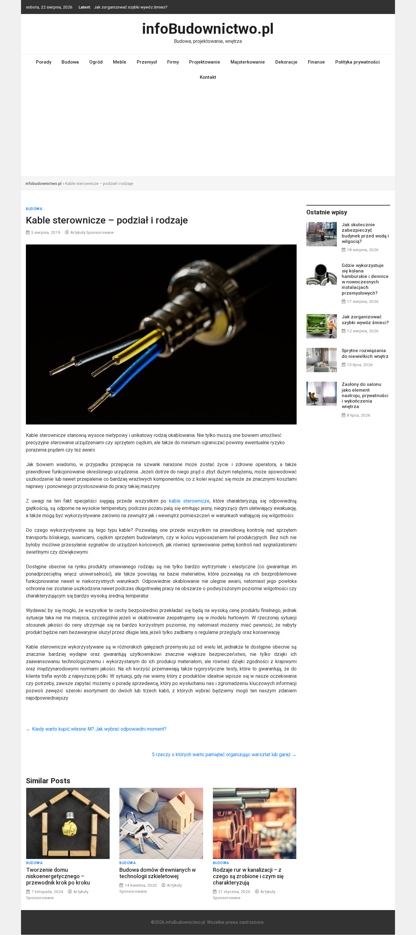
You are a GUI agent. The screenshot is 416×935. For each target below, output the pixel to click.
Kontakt (208, 77)
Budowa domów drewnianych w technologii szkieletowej (157, 873)
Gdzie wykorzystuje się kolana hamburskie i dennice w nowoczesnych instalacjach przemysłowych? (365, 279)
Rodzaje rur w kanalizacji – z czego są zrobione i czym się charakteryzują (248, 876)
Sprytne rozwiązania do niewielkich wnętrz (132, 7)
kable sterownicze (189, 501)
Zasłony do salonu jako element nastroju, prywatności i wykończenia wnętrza (365, 395)
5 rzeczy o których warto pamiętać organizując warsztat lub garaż (224, 754)
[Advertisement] (208, 130)
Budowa (70, 62)
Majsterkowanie (248, 62)
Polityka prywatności (357, 62)
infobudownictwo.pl (44, 183)
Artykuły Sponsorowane (92, 232)
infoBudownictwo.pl (208, 28)
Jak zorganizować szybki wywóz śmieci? (365, 319)
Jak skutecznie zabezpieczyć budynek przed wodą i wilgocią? (365, 233)
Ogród (96, 62)
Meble (119, 62)
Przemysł (147, 62)
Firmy (173, 62)
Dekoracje (286, 62)
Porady (43, 62)
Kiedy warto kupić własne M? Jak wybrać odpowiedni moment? (96, 729)
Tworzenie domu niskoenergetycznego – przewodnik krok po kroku (58, 876)
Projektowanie (204, 62)
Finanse (316, 62)
